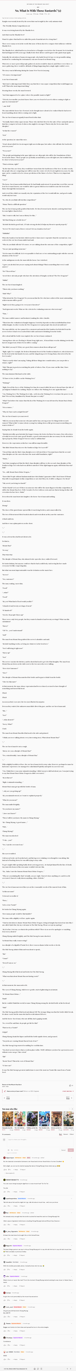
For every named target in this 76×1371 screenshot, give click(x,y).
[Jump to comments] (38, 1368)
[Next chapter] (70, 1368)
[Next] (72, 1109)
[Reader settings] (41, 1368)
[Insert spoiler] (11, 1150)
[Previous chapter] (67, 1368)
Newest (65, 1134)
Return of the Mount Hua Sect (38, 4)
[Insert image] (8, 1150)
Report (23, 1169)
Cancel (63, 1150)
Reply (16, 1169)
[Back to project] (34, 1368)
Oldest (72, 1134)
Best (60, 1134)
